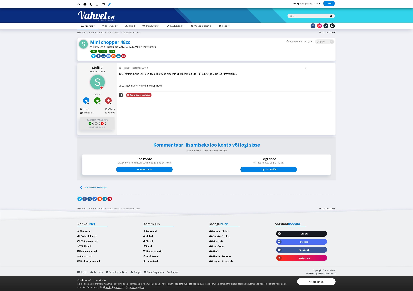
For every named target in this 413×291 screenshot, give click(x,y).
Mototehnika (149, 46)
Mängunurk (152, 25)
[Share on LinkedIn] (118, 56)
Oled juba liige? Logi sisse (306, 3)
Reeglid (137, 272)
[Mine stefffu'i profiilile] (83, 44)
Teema (97, 272)
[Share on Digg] (103, 56)
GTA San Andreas (221, 256)
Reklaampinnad (88, 251)
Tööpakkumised (89, 241)
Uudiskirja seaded (90, 261)
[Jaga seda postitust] (305, 68)
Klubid (131, 25)
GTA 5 (215, 251)
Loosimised (151, 261)
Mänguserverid (153, 251)
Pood (225, 25)
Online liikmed (88, 236)
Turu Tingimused (155, 272)
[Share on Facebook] (98, 56)
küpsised (156, 283)
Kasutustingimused (113, 287)
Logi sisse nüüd (269, 169)
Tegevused (110, 25)
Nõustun (317, 281)
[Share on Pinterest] (123, 56)
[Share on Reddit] (113, 56)
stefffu (96, 46)
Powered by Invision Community (321, 273)
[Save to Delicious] (108, 56)
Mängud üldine (220, 231)
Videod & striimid (202, 25)
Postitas (134, 67)
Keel (83, 272)
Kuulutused (176, 25)
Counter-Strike (220, 236)
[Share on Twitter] (93, 56)
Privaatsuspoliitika (117, 272)
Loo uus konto (144, 169)
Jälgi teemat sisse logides (301, 41)
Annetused (86, 256)
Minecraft (217, 241)
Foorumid (151, 231)
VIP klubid (85, 246)
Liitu (329, 3)
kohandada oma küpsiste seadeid (184, 283)
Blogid (149, 241)
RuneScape (218, 246)
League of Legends (222, 261)
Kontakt (174, 272)
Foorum (88, 25)
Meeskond (85, 231)
